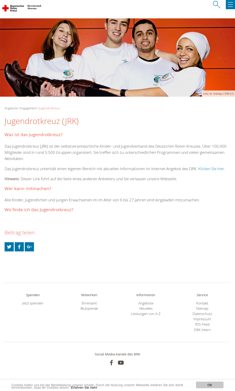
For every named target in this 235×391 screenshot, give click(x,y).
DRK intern (202, 330)
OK (209, 385)
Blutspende (89, 308)
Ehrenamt (89, 303)
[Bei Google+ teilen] (29, 246)
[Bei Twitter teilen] (9, 246)
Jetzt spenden (32, 303)
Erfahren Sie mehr (84, 387)
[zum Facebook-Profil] (111, 363)
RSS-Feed (202, 324)
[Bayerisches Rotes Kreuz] (13, 9)
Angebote (145, 303)
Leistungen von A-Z (146, 314)
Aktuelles (146, 308)
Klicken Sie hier (211, 168)
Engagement (28, 108)
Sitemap (202, 308)
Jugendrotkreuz (49, 108)
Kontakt (202, 303)
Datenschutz (202, 314)
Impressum (202, 319)
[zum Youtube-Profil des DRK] (121, 363)
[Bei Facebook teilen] (19, 246)
